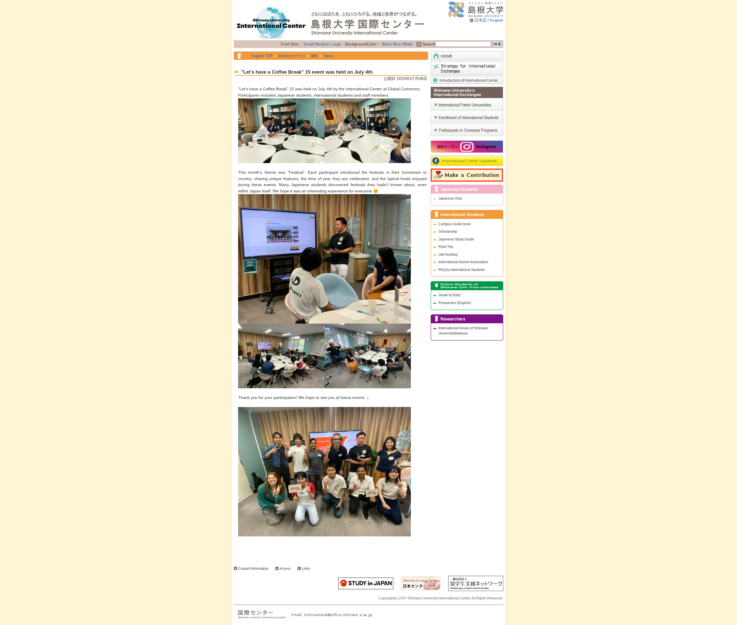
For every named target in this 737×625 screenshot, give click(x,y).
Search (428, 44)
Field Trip (445, 247)
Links (306, 568)
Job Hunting (447, 254)
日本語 (480, 20)
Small (308, 44)
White (407, 44)
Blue (397, 44)
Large (335, 44)
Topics (328, 56)
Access (285, 568)
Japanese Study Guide (456, 239)
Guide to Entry (449, 295)
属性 (314, 56)
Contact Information (253, 568)
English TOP (262, 56)
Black (387, 44)
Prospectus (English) (454, 303)
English (496, 20)
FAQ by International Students (461, 270)
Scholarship (447, 231)
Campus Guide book (454, 224)
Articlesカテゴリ (291, 56)
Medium (322, 44)
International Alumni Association (463, 262)
